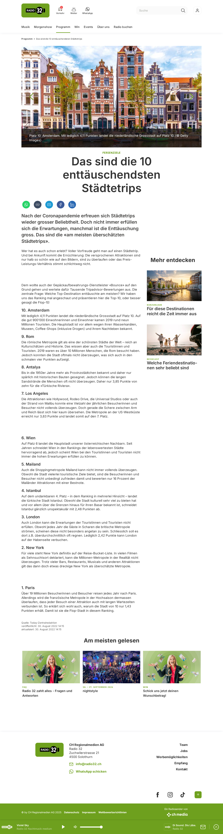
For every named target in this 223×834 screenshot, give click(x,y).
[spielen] (63, 827)
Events (88, 27)
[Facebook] (60, 204)
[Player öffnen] (216, 827)
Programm (63, 27)
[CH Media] (176, 814)
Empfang (181, 763)
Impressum (89, 812)
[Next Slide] (192, 97)
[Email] (49, 204)
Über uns (103, 27)
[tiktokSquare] (182, 794)
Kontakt (182, 769)
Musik (25, 27)
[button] (87, 10)
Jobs (184, 751)
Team (183, 745)
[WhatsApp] (26, 204)
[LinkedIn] (72, 204)
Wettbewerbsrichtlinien (112, 812)
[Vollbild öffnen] (192, 53)
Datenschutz (71, 812)
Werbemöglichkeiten (172, 757)
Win (77, 27)
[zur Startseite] (35, 10)
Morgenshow (43, 27)
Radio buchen (123, 27)
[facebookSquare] (157, 794)
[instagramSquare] (170, 794)
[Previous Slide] (31, 97)
